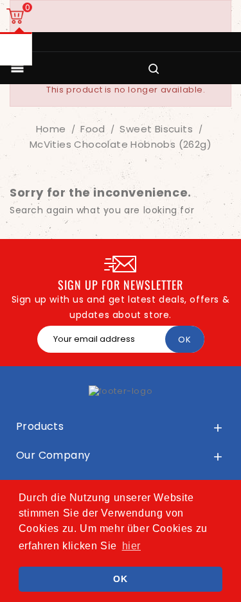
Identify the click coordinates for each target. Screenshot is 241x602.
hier (131, 545)
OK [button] (120, 579)
